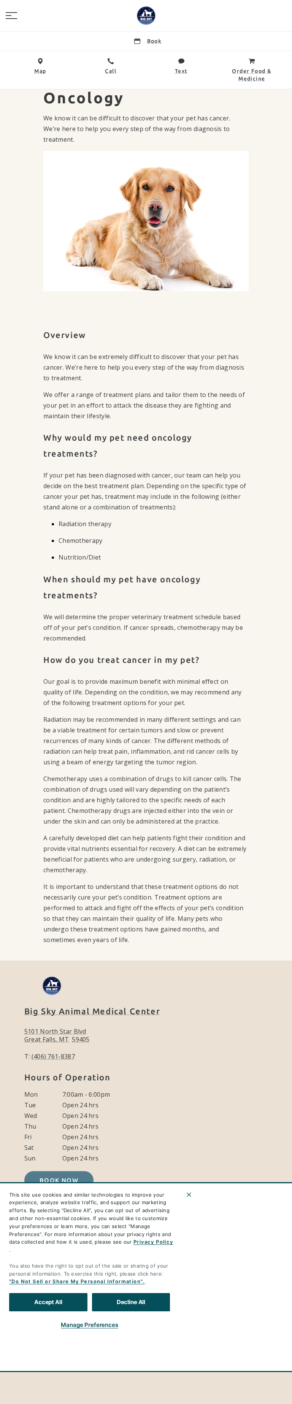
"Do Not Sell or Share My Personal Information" (76, 1281)
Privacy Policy (153, 1242)
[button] (11, 15)
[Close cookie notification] (189, 1194)
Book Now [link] (59, 1180)
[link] (146, 15)
